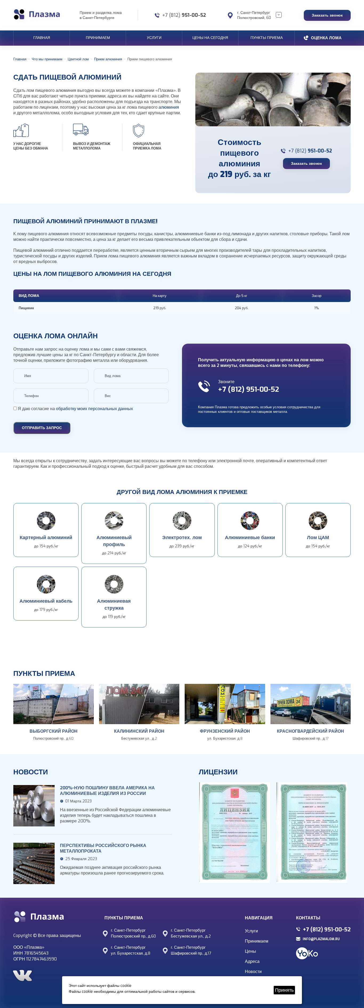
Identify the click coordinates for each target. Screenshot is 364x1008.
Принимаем (98, 37)
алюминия (169, 107)
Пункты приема (266, 37)
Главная (41, 37)
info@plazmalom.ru (321, 939)
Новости (253, 971)
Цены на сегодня (210, 37)
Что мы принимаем (47, 59)
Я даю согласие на (75, 408)
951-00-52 (184, 15)
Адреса (252, 961)
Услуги (154, 37)
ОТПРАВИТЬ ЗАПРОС (42, 427)
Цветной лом (78, 59)
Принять (284, 990)
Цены (250, 951)
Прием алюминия (108, 59)
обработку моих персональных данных (94, 408)
